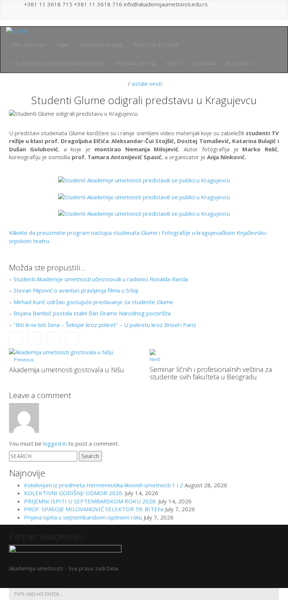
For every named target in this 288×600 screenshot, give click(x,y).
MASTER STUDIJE (156, 44)
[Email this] (72, 338)
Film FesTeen (29, 44)
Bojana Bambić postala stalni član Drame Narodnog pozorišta (92, 313)
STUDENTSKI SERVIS (58, 63)
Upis (63, 44)
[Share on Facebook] (15, 338)
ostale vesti (147, 83)
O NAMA (204, 63)
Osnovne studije (101, 44)
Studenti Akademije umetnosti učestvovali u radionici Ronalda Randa (101, 279)
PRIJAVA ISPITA (135, 63)
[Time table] (254, 9)
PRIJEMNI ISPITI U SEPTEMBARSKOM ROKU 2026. (90, 501)
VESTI (174, 63)
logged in (55, 443)
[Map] (265, 9)
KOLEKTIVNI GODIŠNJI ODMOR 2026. (73, 493)
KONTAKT (239, 63)
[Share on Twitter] (34, 338)
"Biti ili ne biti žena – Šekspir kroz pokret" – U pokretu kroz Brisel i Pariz (105, 324)
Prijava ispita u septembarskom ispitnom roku (83, 517)
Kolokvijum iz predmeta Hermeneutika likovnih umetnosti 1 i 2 (103, 485)
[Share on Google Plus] (53, 338)
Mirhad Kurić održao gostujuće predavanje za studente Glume (93, 302)
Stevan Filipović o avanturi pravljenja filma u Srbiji (76, 290)
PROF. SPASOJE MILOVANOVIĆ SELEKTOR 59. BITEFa (94, 509)
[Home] (17, 30)
